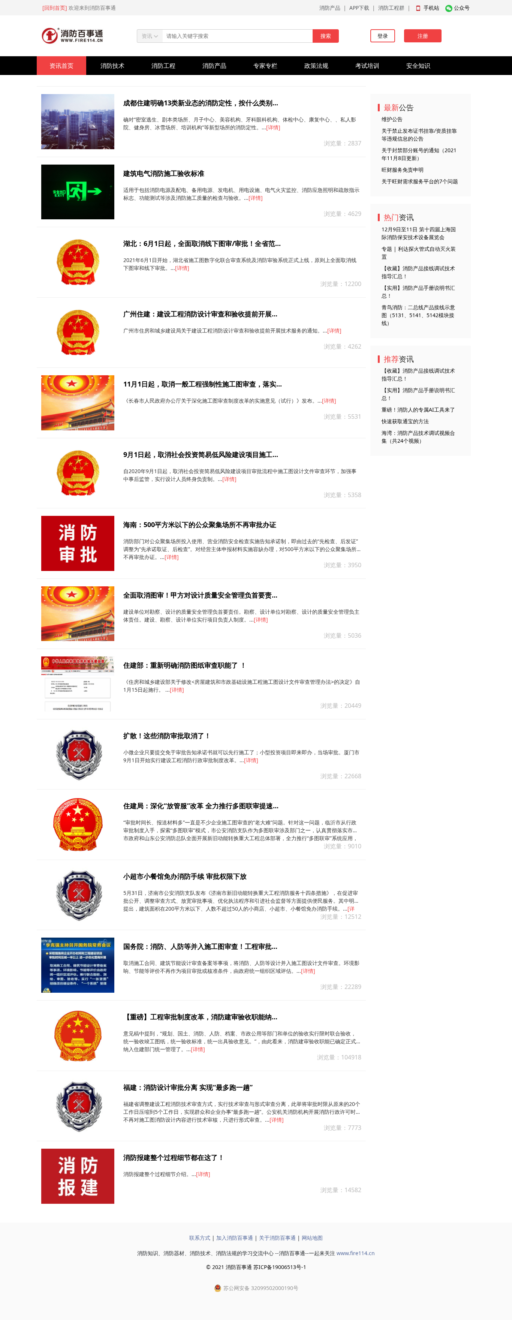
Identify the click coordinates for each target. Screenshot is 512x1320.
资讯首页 (61, 65)
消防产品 (329, 7)
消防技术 (112, 65)
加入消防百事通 (234, 1237)
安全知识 (418, 65)
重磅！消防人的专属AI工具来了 (418, 409)
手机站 (431, 7)
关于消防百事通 (277, 1237)
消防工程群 (391, 7)
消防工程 (163, 65)
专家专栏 (265, 65)
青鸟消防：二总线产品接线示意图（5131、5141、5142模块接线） (418, 315)
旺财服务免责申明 (403, 169)
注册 (423, 35)
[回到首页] (54, 7)
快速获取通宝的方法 (405, 421)
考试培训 (367, 65)
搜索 (325, 35)
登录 (382, 35)
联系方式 (199, 1237)
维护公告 (392, 119)
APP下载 (359, 7)
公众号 (462, 7)
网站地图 (312, 1237)
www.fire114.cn (356, 1253)
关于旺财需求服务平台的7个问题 (420, 181)
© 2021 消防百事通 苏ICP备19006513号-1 (256, 1267)
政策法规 (316, 65)
